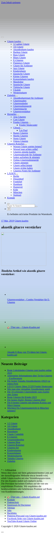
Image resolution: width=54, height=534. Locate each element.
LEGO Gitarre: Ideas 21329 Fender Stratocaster (29, 386)
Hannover (18, 187)
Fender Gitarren (20, 122)
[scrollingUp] (2, 532)
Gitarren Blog (13, 442)
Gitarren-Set (13, 447)
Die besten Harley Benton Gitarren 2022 (26, 400)
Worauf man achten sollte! (25, 149)
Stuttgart (17, 195)
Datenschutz (13, 502)
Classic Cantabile (15, 434)
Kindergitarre (19, 71)
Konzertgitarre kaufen (23, 79)
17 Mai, (7, 221)
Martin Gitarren (20, 135)
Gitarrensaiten (19, 100)
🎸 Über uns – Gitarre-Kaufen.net (23, 497)
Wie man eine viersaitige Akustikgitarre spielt (28, 389)
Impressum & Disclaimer (19, 505)
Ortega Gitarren (20, 141)
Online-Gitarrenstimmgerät (26, 160)
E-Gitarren (18, 60)
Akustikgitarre (14, 429)
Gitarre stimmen (20, 162)
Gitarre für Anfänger (23, 65)
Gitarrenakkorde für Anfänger (27, 154)
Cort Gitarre (19, 119)
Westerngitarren (14, 455)
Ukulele (17, 90)
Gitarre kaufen (14, 41)
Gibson (16, 127)
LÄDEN (11, 173)
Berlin (16, 176)
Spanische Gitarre (21, 84)
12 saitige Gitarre (21, 44)
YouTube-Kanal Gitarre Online (22, 521)
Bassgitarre (12, 431)
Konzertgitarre (14, 453)
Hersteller (11, 114)
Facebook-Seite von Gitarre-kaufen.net (25, 518)
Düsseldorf (18, 179)
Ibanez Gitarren (20, 133)
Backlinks (12, 513)
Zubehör (11, 95)
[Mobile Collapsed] (22, 42)
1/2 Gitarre (12, 423)
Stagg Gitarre (19, 138)
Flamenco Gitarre (21, 63)
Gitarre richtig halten (23, 168)
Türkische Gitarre (21, 87)
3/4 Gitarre (18, 47)
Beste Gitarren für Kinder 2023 (22, 397)
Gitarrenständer (20, 103)
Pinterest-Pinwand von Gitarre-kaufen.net (26, 516)
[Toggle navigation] (2, 37)
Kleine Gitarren (20, 76)
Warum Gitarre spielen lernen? (27, 146)
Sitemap (11, 507)
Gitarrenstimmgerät (22, 106)
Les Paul (23, 130)
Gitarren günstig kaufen (24, 152)
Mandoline (18, 82)
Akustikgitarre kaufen (23, 49)
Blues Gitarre (19, 57)
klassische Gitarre (21, 73)
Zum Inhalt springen (10, 2)
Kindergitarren (14, 450)
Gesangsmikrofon (15, 439)
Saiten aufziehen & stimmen (26, 157)
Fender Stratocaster (28, 125)
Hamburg (17, 184)
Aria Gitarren (19, 117)
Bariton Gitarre (20, 52)
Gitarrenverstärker (21, 111)
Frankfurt (17, 181)
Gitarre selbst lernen (22, 165)
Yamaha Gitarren (15, 458)
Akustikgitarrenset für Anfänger (28, 98)
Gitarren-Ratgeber (15, 144)
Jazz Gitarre (18, 68)
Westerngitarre (20, 92)
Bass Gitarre (19, 55)
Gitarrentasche (20, 109)
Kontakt (11, 197)
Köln (15, 189)
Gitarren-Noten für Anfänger (26, 171)
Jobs (9, 510)
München (17, 192)
